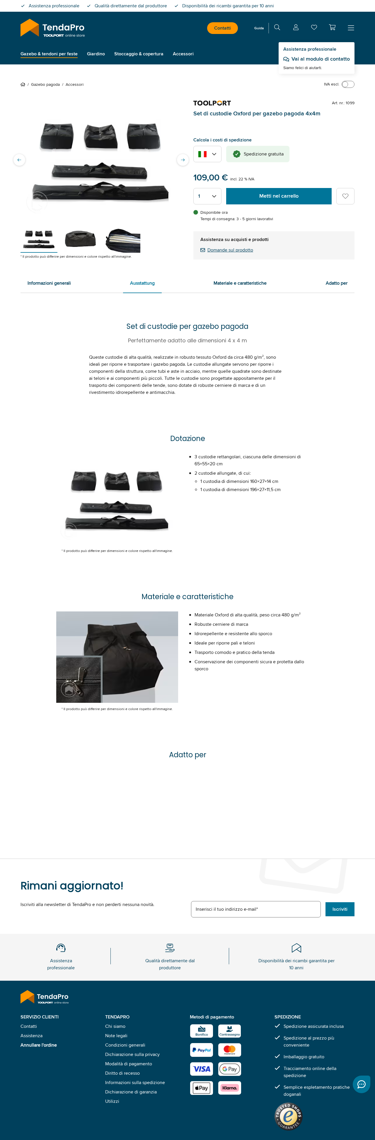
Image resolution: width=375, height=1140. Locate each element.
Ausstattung (142, 283)
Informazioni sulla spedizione (135, 1082)
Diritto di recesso (122, 1073)
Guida (259, 27)
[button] (332, 27)
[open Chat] (361, 1084)
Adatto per (336, 283)
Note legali (116, 1035)
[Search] (277, 28)
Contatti (222, 28)
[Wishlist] (314, 28)
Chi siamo (115, 1026)
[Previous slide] (19, 160)
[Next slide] (183, 160)
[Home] (24, 84)
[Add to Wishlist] (345, 196)
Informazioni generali (49, 283)
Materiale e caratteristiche (240, 283)
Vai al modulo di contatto (321, 59)
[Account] (295, 28)
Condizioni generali (125, 1045)
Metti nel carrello (279, 196)
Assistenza (31, 1035)
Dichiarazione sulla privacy (132, 1054)
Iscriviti (340, 909)
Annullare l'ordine (39, 1045)
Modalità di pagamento (128, 1063)
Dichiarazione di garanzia (131, 1091)
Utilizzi (112, 1101)
